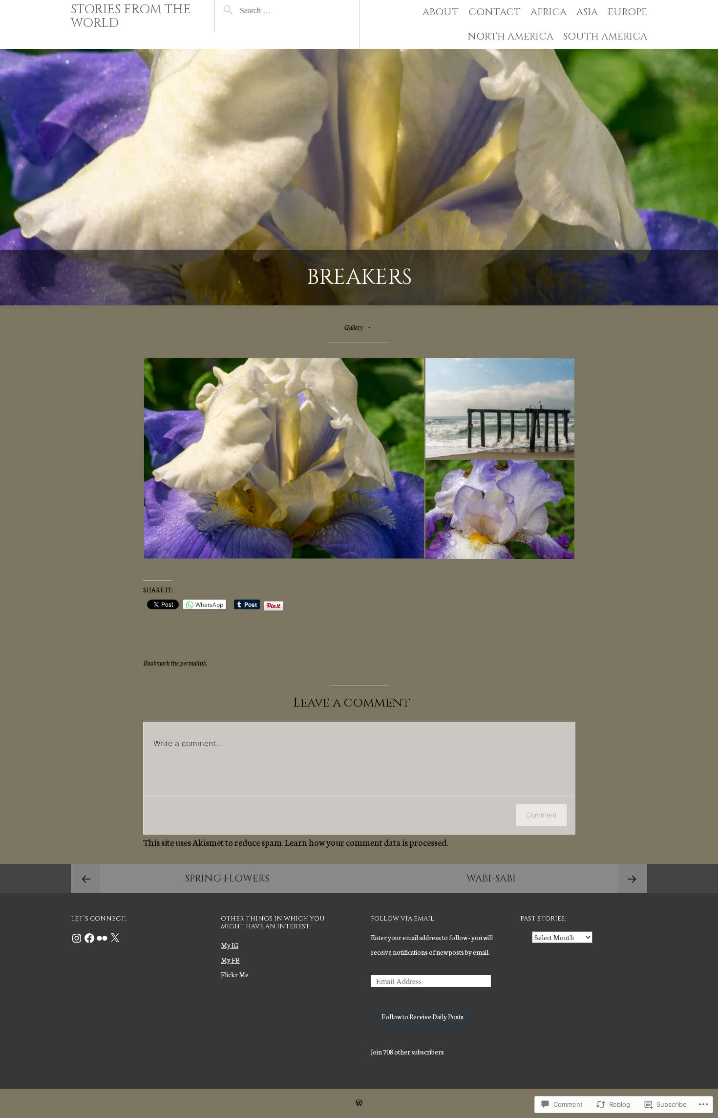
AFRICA (548, 12)
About (440, 12)
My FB (230, 960)
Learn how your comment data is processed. (366, 842)
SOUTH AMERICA (605, 36)
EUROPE (627, 12)
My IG (229, 945)
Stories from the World (131, 16)
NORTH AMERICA (510, 36)
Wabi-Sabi (491, 878)
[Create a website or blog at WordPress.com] (359, 1103)
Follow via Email (402, 918)
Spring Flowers (227, 878)
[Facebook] (89, 938)
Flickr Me (235, 974)
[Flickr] (102, 938)
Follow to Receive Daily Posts (422, 1016)
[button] (283, 458)
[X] (115, 938)
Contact (494, 12)
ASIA (587, 12)
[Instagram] (77, 938)
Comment (541, 815)
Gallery (353, 327)
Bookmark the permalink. (175, 662)
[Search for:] (278, 10)
